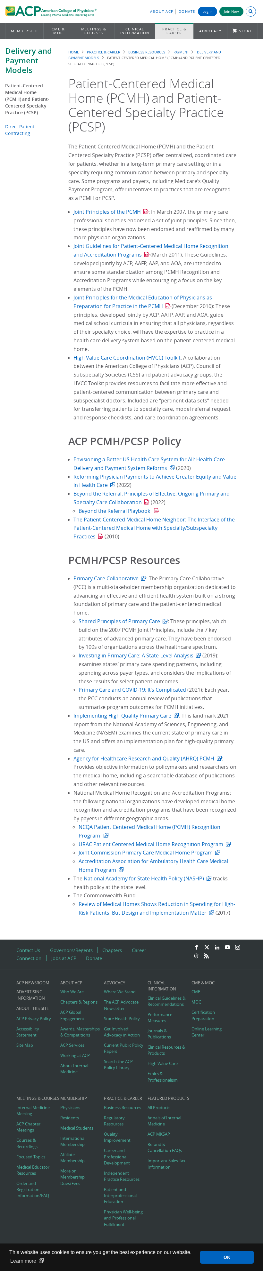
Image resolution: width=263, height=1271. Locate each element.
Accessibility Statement (27, 1032)
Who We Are (72, 992)
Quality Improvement (117, 1137)
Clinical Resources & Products (166, 1050)
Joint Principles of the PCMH (107, 211)
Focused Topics (30, 1157)
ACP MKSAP (159, 1134)
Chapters (112, 950)
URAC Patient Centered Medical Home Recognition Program (151, 844)
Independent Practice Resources (122, 1176)
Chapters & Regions (79, 1002)
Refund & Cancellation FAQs (165, 1147)
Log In (207, 11)
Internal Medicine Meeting (33, 1110)
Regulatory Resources (114, 1121)
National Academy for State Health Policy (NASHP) (144, 878)
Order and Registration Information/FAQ (32, 1189)
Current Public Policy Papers (123, 1048)
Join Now (231, 11)
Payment (181, 52)
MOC (196, 1002)
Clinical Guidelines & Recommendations (166, 1001)
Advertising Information (30, 995)
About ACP (162, 11)
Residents (69, 1118)
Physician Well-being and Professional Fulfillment (123, 1218)
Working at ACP (75, 1055)
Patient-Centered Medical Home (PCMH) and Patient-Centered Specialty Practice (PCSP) (27, 99)
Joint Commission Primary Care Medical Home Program (146, 852)
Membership (24, 30)
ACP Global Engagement (72, 1015)
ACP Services (72, 1045)
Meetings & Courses (93, 31)
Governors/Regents (71, 950)
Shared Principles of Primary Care (119, 621)
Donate (187, 11)
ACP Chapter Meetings (28, 1127)
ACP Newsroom (32, 983)
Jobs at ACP (63, 958)
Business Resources (146, 52)
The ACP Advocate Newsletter (121, 1005)
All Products (159, 1107)
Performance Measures (160, 1017)
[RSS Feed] (206, 956)
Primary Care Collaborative (106, 578)
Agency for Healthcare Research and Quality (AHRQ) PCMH (143, 758)
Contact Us (28, 950)
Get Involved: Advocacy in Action (122, 1032)
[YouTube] (227, 947)
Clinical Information (134, 31)
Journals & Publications (159, 1034)
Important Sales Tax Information (166, 1164)
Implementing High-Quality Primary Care (122, 715)
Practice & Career (174, 31)
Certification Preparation (203, 1015)
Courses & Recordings (27, 1143)
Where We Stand (120, 992)
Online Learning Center (206, 1032)
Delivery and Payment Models (28, 60)
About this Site (32, 1008)
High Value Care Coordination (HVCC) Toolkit (127, 357)
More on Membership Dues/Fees (72, 1177)
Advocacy (210, 30)
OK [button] (227, 1257)
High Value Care (163, 1063)
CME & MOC (58, 31)
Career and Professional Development (117, 1156)
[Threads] (196, 956)
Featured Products (168, 1098)
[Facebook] (196, 947)
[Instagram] (237, 947)
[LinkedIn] (217, 947)
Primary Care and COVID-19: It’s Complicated (132, 689)
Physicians (70, 1107)
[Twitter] (206, 947)
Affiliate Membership (72, 1158)
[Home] (51, 12)
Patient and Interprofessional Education (120, 1195)
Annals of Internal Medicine (164, 1121)
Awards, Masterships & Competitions (80, 1032)
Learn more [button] (23, 1261)
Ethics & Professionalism (163, 1077)
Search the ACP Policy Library (118, 1064)
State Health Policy (122, 1018)
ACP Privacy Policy (33, 1018)
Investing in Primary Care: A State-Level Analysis (136, 655)
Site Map (24, 1045)
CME (195, 992)
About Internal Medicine (74, 1069)
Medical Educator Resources (32, 1170)
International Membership (72, 1141)
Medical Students (76, 1128)
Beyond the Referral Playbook (115, 510)
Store (245, 30)
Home (73, 52)
